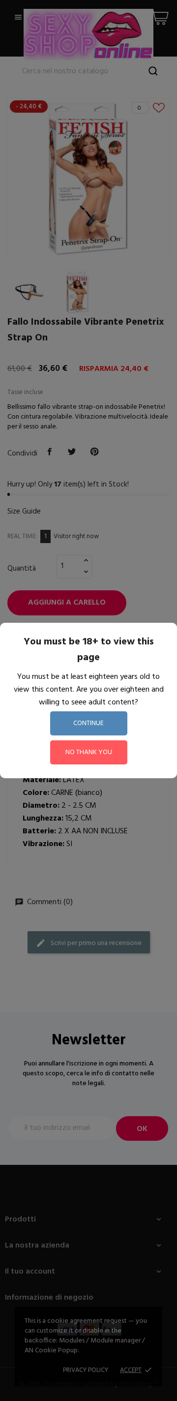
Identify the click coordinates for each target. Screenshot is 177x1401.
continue (88, 723)
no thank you (88, 752)
